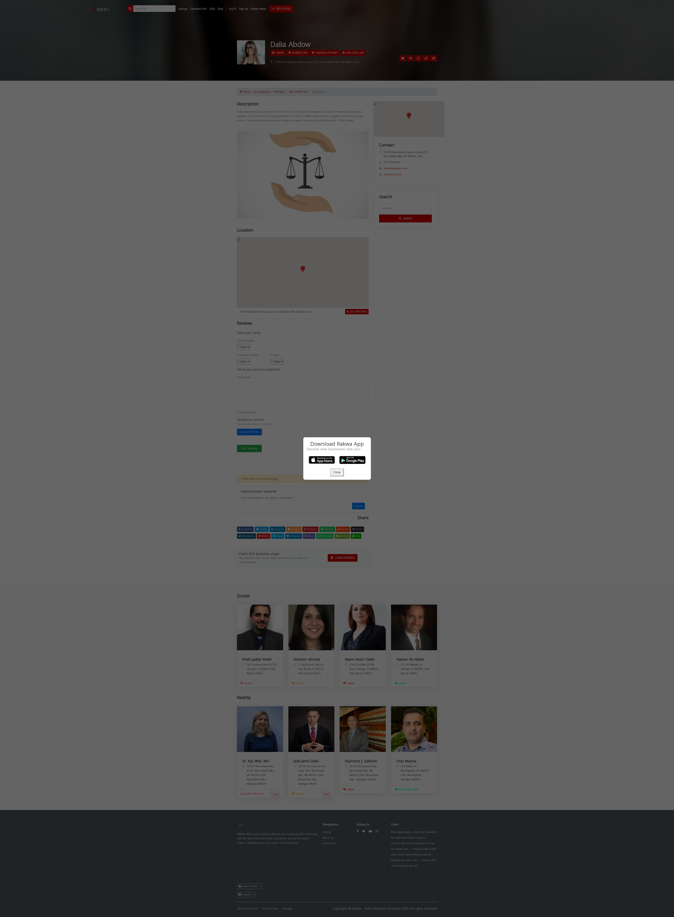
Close (337, 472)
